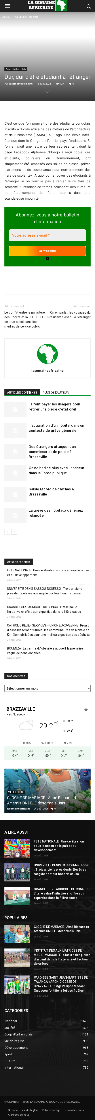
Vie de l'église (16, 792)
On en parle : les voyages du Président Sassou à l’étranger (69, 314)
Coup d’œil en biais (26, 17)
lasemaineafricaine (21, 83)
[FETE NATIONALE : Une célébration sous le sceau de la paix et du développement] (17, 848)
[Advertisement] (20, 35)
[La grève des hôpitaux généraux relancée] (15, 515)
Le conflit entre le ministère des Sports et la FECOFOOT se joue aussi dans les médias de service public (24, 319)
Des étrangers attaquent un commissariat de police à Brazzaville (52, 451)
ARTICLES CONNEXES (22, 392)
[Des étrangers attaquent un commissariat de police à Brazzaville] (15, 451)
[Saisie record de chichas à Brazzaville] (15, 494)
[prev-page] (7, 532)
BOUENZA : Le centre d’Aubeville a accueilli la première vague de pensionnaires (45, 651)
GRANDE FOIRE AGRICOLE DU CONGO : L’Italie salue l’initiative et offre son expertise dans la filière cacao (44, 609)
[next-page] (14, 532)
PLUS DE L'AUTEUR (56, 392)
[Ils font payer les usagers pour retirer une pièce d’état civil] (15, 409)
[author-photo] (47, 364)
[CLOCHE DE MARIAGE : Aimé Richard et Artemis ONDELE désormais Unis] (17, 934)
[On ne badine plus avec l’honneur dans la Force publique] (15, 473)
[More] (66, 110)
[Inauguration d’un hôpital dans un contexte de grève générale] (15, 430)
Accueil (6, 17)
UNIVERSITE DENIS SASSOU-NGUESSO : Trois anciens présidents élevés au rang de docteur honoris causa (44, 591)
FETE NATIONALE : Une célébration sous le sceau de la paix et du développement (48, 573)
